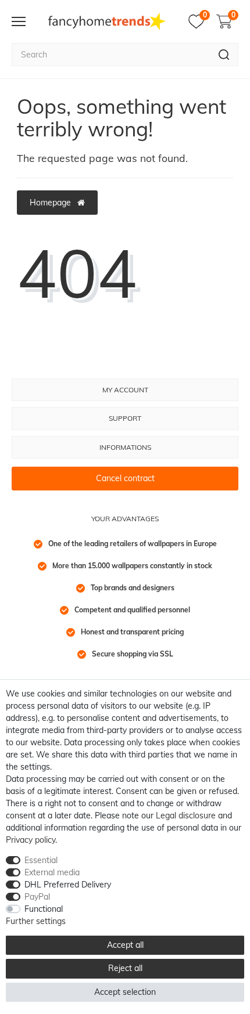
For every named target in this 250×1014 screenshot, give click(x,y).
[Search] (224, 54)
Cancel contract (125, 478)
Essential (41, 860)
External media (52, 872)
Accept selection (125, 992)
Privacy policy (30, 840)
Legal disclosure (186, 815)
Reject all (125, 968)
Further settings (36, 921)
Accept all (125, 945)
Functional (43, 909)
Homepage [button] (51, 202)
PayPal (37, 897)
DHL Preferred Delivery (67, 884)
